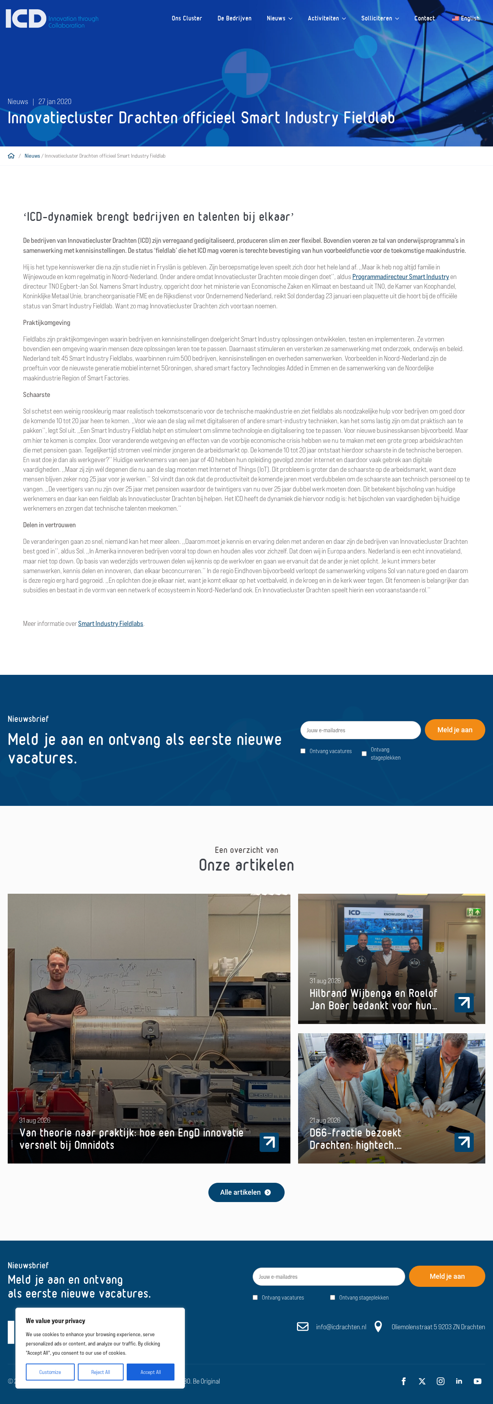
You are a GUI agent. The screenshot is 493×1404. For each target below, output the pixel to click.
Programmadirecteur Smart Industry (400, 276)
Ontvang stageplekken (386, 753)
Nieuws (276, 18)
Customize (50, 1372)
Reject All (100, 1372)
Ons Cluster (187, 18)
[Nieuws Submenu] (292, 18)
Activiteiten (323, 18)
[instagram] (440, 1381)
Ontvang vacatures (331, 751)
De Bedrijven (235, 18)
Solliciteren (376, 18)
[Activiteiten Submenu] (346, 18)
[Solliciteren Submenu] (399, 18)
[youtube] (477, 1381)
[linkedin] (459, 1381)
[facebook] (403, 1381)
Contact (424, 18)
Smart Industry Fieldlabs (110, 623)
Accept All (151, 1372)
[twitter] (422, 1381)
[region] (100, 1348)
